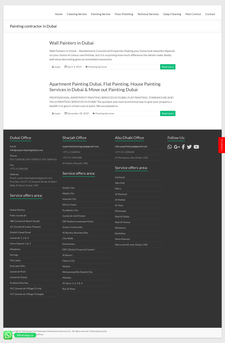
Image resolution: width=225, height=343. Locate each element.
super (57, 66)
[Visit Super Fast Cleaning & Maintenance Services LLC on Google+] (177, 147)
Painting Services (97, 66)
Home (58, 14)
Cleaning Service (77, 14)
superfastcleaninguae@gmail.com (80, 146)
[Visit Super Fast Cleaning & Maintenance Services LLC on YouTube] (196, 147)
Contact (210, 14)
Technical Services (148, 14)
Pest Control (193, 14)
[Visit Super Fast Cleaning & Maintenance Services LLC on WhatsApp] (170, 147)
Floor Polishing (124, 14)
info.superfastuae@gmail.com (131, 146)
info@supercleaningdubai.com (26, 150)
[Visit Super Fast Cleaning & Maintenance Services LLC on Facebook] (183, 147)
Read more (168, 66)
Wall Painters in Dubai (71, 43)
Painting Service (100, 14)
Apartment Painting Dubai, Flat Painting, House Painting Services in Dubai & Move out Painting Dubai (104, 86)
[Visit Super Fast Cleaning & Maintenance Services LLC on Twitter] (189, 147)
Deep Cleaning (172, 14)
